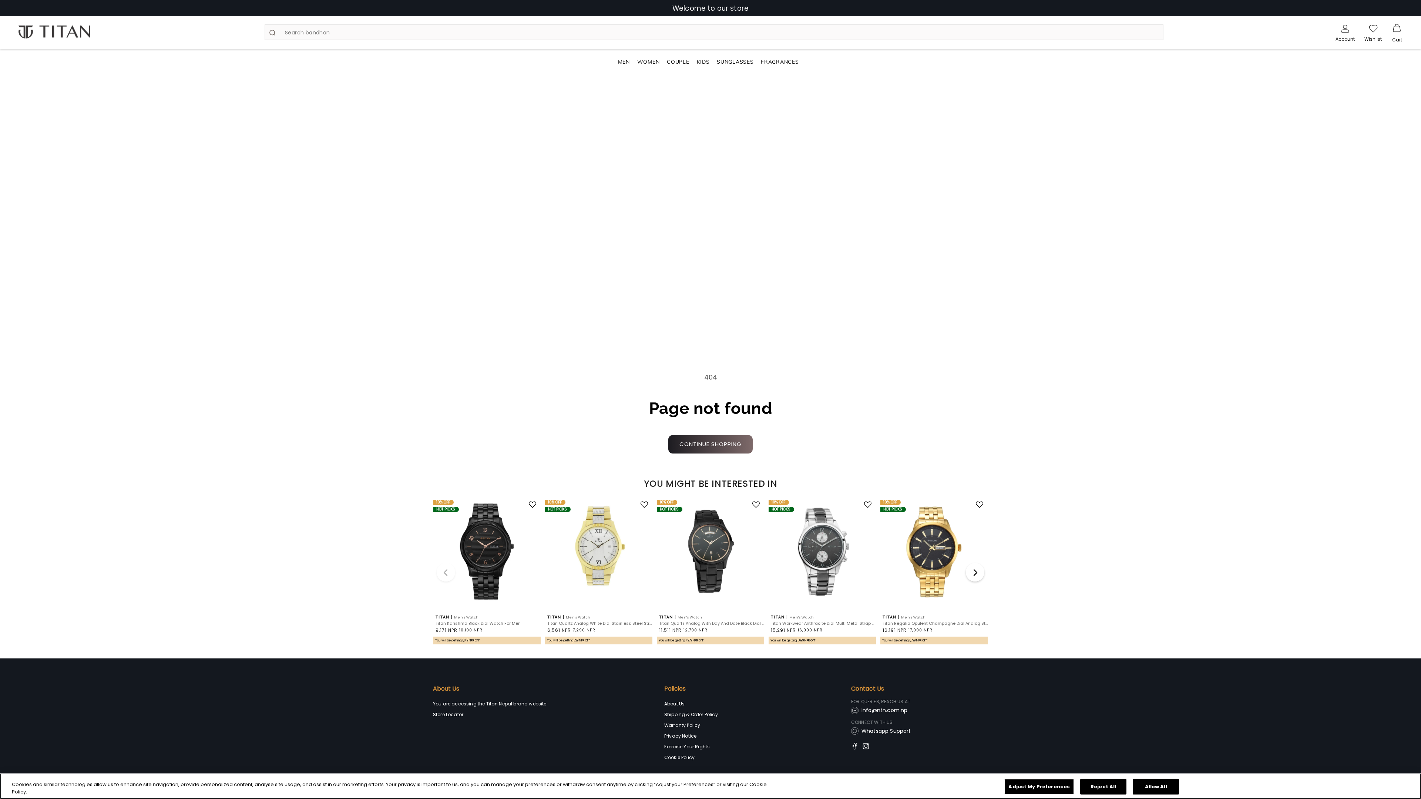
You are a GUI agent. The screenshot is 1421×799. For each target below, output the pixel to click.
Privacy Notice (680, 736)
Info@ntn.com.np (884, 710)
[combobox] (714, 32)
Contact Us (867, 688)
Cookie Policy (679, 757)
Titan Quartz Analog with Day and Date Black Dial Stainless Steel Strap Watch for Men (711, 623)
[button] (1396, 28)
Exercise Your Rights (687, 747)
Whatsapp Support (886, 731)
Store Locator (448, 714)
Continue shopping (710, 444)
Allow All (1156, 786)
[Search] (272, 32)
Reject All (1103, 786)
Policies (675, 688)
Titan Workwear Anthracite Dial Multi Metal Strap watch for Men (823, 623)
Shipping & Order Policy (691, 714)
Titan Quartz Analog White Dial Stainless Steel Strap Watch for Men (599, 623)
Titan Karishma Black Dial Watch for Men (478, 623)
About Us (446, 688)
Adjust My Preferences (1039, 786)
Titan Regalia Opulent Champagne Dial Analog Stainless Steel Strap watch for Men (935, 623)
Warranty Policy (682, 725)
